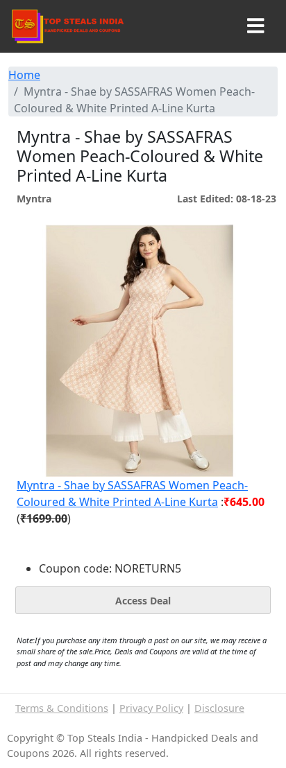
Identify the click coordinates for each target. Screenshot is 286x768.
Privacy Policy (151, 708)
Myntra (34, 198)
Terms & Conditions (61, 708)
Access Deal (143, 600)
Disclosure (219, 708)
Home (24, 74)
